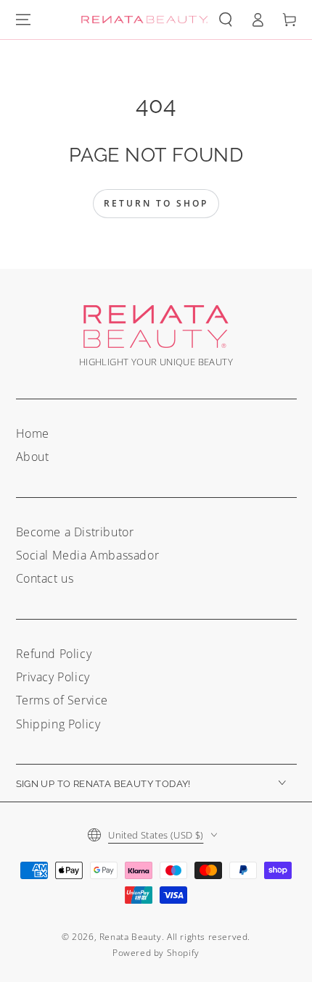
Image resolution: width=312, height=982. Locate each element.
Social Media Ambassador (88, 555)
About (32, 457)
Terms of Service (62, 700)
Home (32, 433)
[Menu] (23, 19)
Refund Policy (54, 654)
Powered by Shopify (156, 952)
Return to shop (156, 203)
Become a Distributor (75, 532)
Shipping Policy (58, 724)
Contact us (45, 578)
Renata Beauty (130, 937)
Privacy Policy (53, 677)
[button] (226, 19)
